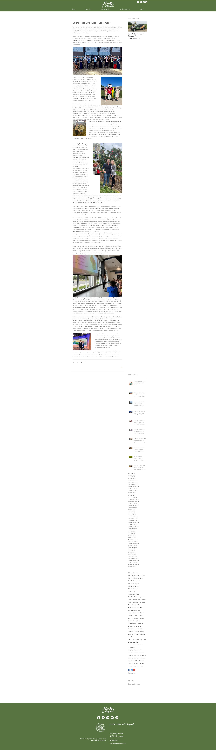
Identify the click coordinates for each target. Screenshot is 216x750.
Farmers (141, 663)
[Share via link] (86, 362)
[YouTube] (112, 717)
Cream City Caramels (133, 639)
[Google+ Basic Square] (134, 670)
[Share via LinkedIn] (81, 362)
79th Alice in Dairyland (133, 589)
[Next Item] (144, 26)
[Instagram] (141, 2)
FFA (136, 661)
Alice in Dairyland (132, 599)
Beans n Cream (132, 607)
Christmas (138, 626)
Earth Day (136, 655)
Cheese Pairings (132, 623)
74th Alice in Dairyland (133, 583)
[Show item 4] (96, 171)
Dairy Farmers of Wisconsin (135, 650)
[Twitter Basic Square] (132, 670)
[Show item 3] (96, 163)
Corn (129, 634)
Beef (138, 607)
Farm (137, 663)
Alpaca (139, 599)
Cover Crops (135, 634)
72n (129, 578)
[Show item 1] (96, 147)
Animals (144, 599)
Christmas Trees (132, 629)
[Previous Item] (131, 26)
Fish (138, 666)
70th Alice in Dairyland (133, 573)
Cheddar (142, 618)
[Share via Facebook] (73, 362)
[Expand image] (111, 168)
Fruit (141, 666)
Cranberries (142, 634)
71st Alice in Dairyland (133, 575)
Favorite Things (132, 666)
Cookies (137, 631)
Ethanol (143, 658)
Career (141, 615)
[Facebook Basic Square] (129, 670)
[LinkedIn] (144, 2)
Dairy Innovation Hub (133, 653)
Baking (138, 605)
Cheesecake (140, 623)
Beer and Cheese (132, 610)
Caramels (135, 615)
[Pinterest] (116, 717)
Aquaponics (142, 602)
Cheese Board (136, 621)
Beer (141, 607)
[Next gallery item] (120, 168)
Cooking (142, 631)
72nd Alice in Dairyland (137, 578)
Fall (139, 661)
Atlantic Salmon (132, 605)
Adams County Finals (133, 594)
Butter (141, 613)
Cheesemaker (131, 626)
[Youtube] (146, 2)
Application (135, 602)
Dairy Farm (140, 645)
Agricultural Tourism (133, 597)
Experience (131, 661)
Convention (131, 631)
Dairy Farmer (131, 647)
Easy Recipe (143, 655)
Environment (137, 658)
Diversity (130, 655)
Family (142, 661)
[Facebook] (138, 2)
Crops (144, 639)
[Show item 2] (96, 155)
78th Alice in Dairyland (133, 586)
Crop (141, 639)
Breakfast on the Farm (133, 613)
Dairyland (142, 653)
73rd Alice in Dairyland (133, 581)
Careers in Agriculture (133, 618)
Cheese (130, 621)
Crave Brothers (132, 637)
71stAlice (142, 575)
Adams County (131, 591)
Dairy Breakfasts (132, 645)
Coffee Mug (140, 629)
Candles (130, 615)
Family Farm (131, 663)
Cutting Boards (131, 642)
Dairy (137, 642)
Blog (139, 610)
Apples (130, 602)
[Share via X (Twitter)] (77, 362)
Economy (130, 658)
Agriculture (142, 597)
